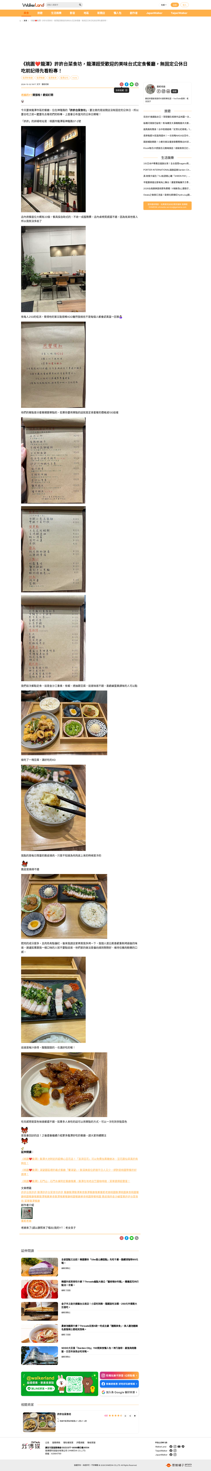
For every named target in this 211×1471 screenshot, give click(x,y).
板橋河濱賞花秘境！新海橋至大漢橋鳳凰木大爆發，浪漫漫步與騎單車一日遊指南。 (167, 123)
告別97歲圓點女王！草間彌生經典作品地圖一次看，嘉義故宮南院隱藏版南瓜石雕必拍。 (167, 116)
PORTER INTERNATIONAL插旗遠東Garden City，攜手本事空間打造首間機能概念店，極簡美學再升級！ (167, 169)
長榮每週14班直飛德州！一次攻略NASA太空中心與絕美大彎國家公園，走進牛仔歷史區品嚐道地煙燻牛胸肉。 (167, 135)
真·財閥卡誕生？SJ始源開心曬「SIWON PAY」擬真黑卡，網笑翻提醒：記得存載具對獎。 (167, 176)
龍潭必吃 (64, 77)
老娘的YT (27, 94)
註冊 (175, 5)
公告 (47, 1442)
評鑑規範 (80, 1442)
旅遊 (39, 13)
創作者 (134, 13)
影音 (72, 13)
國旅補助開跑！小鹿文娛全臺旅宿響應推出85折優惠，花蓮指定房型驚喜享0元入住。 (167, 141)
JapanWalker (154, 13)
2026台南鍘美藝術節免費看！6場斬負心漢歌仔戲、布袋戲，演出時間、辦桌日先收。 (167, 188)
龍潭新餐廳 (28, 77)
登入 (184, 5)
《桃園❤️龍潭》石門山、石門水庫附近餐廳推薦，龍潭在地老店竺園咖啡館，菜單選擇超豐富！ (75, 1181)
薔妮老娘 (26, 1220)
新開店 (101, 13)
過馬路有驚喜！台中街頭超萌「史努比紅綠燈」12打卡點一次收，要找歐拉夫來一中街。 (167, 129)
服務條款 (56, 1442)
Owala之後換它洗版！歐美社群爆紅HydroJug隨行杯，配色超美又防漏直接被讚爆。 (167, 194)
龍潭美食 (53, 77)
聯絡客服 (91, 1442)
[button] (164, 5)
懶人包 (117, 13)
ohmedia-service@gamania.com (172, 207)
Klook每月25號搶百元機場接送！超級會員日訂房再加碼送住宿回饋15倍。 (167, 148)
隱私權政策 (68, 1442)
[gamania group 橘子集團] (179, 1465)
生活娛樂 (56, 13)
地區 (86, 13)
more (74, 77)
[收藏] (121, 84)
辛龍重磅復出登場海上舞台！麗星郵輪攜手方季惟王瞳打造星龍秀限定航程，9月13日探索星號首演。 (167, 182)
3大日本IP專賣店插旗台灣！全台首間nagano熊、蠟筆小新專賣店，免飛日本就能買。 (167, 163)
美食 (26, 13)
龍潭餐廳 (41, 77)
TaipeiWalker (179, 13)
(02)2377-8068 (70, 1447)
